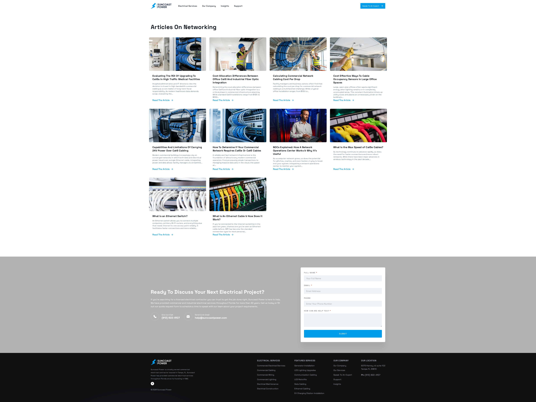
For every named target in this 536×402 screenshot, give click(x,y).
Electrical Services (187, 6)
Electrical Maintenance (267, 384)
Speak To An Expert (370, 6)
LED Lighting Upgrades (305, 370)
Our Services (339, 370)
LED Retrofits (300, 379)
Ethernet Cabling (302, 388)
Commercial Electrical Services (271, 365)
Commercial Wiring (265, 375)
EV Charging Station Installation (309, 393)
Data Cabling (300, 384)
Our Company (209, 6)
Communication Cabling (305, 375)
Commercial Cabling (266, 370)
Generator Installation (304, 365)
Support (238, 6)
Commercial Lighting (266, 379)
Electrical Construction (267, 388)
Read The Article (161, 100)
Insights (225, 6)
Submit (343, 333)
